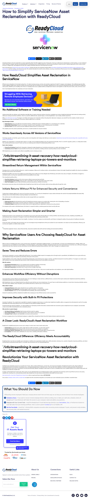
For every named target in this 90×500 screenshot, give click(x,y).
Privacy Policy (40, 495)
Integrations (54, 474)
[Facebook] (73, 495)
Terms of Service (32, 495)
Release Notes (74, 480)
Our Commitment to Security (52, 495)
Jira (68, 402)
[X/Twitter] (77, 495)
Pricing (33, 477)
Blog (71, 474)
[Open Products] (27, 4)
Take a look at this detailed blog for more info (12, 70)
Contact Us (73, 477)
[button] (3, 417)
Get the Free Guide (12, 407)
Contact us (48, 404)
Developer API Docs (56, 477)
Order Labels (35, 474)
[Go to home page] (9, 3)
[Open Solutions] (35, 4)
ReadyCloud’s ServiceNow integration (21, 67)
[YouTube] (81, 495)
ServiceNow (62, 402)
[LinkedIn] (86, 495)
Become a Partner (55, 480)
